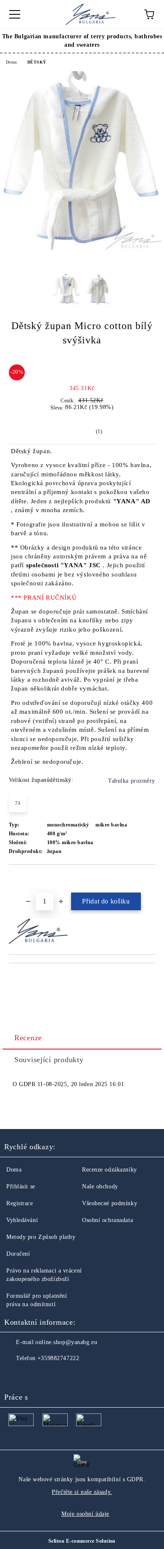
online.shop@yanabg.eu (66, 1342)
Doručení (18, 1254)
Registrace (19, 1203)
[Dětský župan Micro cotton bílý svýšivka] (82, 248)
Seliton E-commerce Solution (82, 1541)
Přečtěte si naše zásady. (82, 1492)
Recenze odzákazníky (109, 1169)
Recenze (28, 1038)
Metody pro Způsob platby (40, 1237)
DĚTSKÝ (36, 62)
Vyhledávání (22, 1220)
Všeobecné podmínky (109, 1203)
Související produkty (48, 1059)
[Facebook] (15, 1375)
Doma (11, 62)
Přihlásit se (20, 1186)
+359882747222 (58, 1358)
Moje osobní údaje (85, 1514)
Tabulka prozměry (131, 781)
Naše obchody (100, 1186)
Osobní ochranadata (107, 1220)
